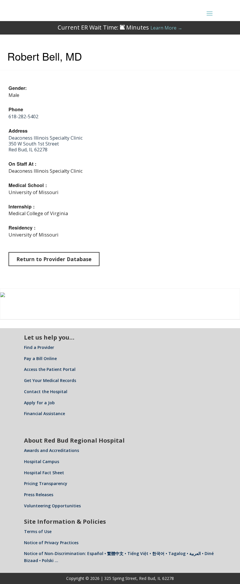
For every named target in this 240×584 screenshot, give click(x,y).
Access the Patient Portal (50, 369)
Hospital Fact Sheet (44, 472)
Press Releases (38, 494)
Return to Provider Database (54, 259)
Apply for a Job (39, 402)
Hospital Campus (41, 461)
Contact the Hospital (45, 391)
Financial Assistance (44, 413)
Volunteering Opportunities (52, 505)
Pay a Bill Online (40, 358)
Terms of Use (38, 531)
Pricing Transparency (45, 483)
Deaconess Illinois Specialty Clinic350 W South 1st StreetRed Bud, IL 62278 (45, 144)
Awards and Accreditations (51, 450)
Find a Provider (39, 347)
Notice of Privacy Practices (51, 542)
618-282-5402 (23, 116)
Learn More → (166, 28)
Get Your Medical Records (50, 380)
